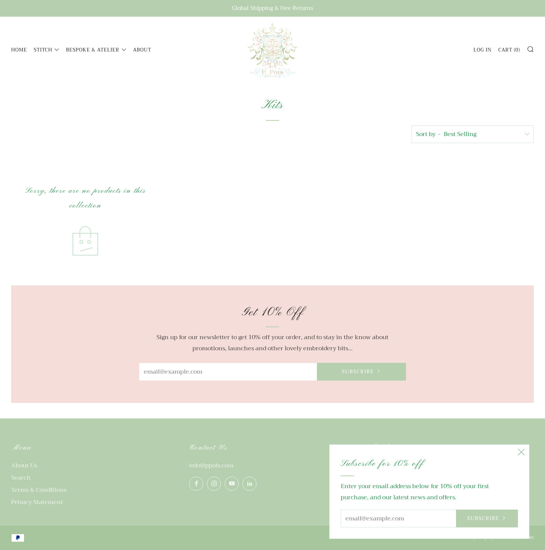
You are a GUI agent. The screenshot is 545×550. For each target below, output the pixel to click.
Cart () (509, 50)
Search (21, 478)
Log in (482, 50)
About (142, 50)
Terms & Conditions (38, 490)
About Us (24, 465)
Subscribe (358, 371)
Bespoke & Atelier (92, 50)
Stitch (43, 50)
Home (19, 50)
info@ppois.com (211, 465)
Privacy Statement (37, 502)
